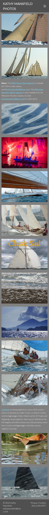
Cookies (42, 503)
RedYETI (42, 505)
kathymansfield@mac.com (18, 89)
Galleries (5, 409)
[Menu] (45, 6)
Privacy (34, 503)
